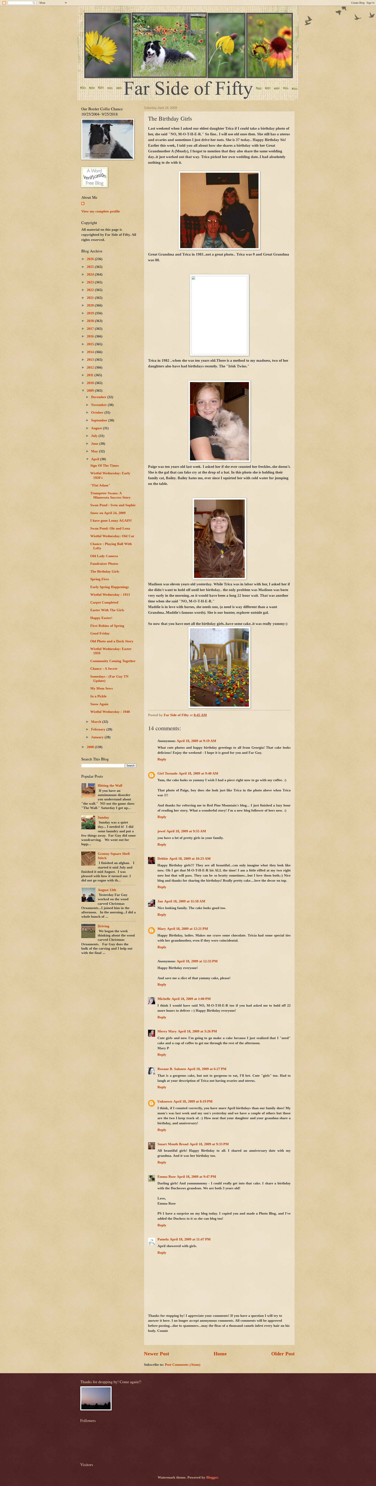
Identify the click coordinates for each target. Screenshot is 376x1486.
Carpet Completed (104, 602)
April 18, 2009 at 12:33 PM (197, 961)
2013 (91, 360)
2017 (91, 329)
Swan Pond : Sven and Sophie (113, 505)
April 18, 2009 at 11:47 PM (190, 1239)
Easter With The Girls (107, 610)
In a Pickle (98, 696)
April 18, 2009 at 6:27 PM (206, 1069)
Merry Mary (167, 1031)
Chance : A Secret (103, 669)
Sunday (103, 817)
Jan (160, 901)
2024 (91, 274)
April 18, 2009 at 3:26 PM (197, 1031)
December (99, 397)
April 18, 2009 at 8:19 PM (192, 1101)
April (95, 459)
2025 (91, 267)
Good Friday (100, 633)
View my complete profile (100, 211)
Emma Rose (166, 1177)
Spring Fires (99, 579)
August (97, 428)
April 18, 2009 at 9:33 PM (209, 1144)
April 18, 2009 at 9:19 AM (196, 741)
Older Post (283, 1354)
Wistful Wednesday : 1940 (110, 712)
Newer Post (156, 1354)
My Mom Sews (101, 688)
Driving (103, 926)
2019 (91, 313)
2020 (91, 305)
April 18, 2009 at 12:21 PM (187, 929)
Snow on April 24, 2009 (108, 513)
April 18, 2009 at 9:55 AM (186, 831)
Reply (161, 759)
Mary (161, 929)
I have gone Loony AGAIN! (111, 520)
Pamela (163, 1239)
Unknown (164, 1101)
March (96, 722)
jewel (161, 831)
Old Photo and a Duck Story (111, 641)
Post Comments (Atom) (182, 1365)
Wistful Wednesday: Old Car (112, 536)
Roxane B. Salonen (171, 1069)
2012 (91, 367)
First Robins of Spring (107, 626)
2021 (91, 298)
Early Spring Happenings (109, 587)
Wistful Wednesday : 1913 (110, 595)
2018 (91, 321)
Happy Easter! (101, 618)
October (97, 412)
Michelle (163, 999)
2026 (91, 259)
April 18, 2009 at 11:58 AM (184, 901)
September (99, 420)
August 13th (107, 890)
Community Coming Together (113, 661)
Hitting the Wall (110, 785)
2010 (91, 383)
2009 (91, 390)
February (98, 729)
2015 (91, 344)
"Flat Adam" (100, 485)
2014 (91, 352)
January (98, 737)
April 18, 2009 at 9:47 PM (196, 1177)
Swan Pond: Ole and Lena (110, 528)
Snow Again (99, 704)
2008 (91, 747)
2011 (90, 375)
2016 (91, 336)
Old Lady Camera (104, 556)
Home (220, 1354)
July (95, 436)
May (95, 451)
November (99, 405)
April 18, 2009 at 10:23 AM (190, 859)
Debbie (162, 859)
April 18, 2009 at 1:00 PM (191, 999)
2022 (91, 290)
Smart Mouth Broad (172, 1144)
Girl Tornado (167, 773)
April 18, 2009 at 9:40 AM (198, 773)
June (95, 444)
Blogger (212, 1477)
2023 (91, 282)
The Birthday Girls (104, 571)
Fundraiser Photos (104, 564)
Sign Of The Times (104, 465)
